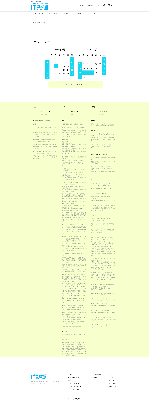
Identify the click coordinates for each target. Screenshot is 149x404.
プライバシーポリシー (74, 389)
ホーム (32, 18)
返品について (72, 380)
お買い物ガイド (80, 14)
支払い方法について (73, 383)
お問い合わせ (96, 14)
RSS (92, 377)
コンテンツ (52, 13)
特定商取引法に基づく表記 (75, 386)
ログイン (97, 5)
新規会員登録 (90, 5)
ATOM (95, 377)
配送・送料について (73, 377)
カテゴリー (38, 13)
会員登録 (111, 377)
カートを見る (112, 383)
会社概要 (65, 14)
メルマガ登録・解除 (96, 374)
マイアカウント (82, 5)
